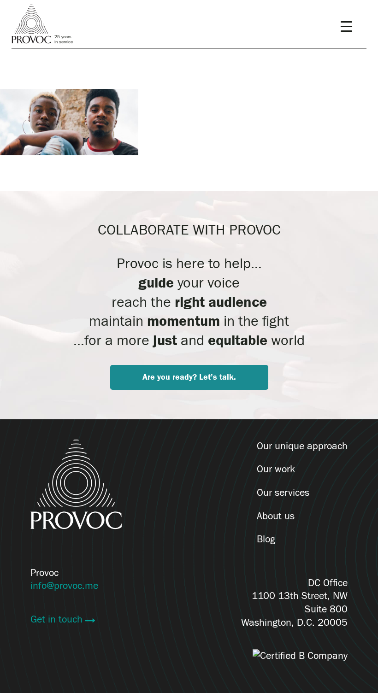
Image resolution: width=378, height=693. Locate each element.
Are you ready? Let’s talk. (189, 377)
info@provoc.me (64, 586)
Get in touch (57, 619)
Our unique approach (302, 446)
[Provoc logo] (76, 487)
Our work (276, 469)
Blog (266, 539)
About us (276, 516)
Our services (283, 493)
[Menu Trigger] (346, 26)
